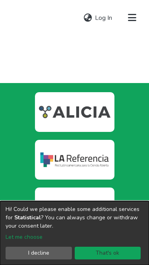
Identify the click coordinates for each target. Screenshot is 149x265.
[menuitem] (88, 18)
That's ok (107, 253)
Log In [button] (104, 18)
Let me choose (24, 237)
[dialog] (74, 233)
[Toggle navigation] (132, 17)
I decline (38, 253)
